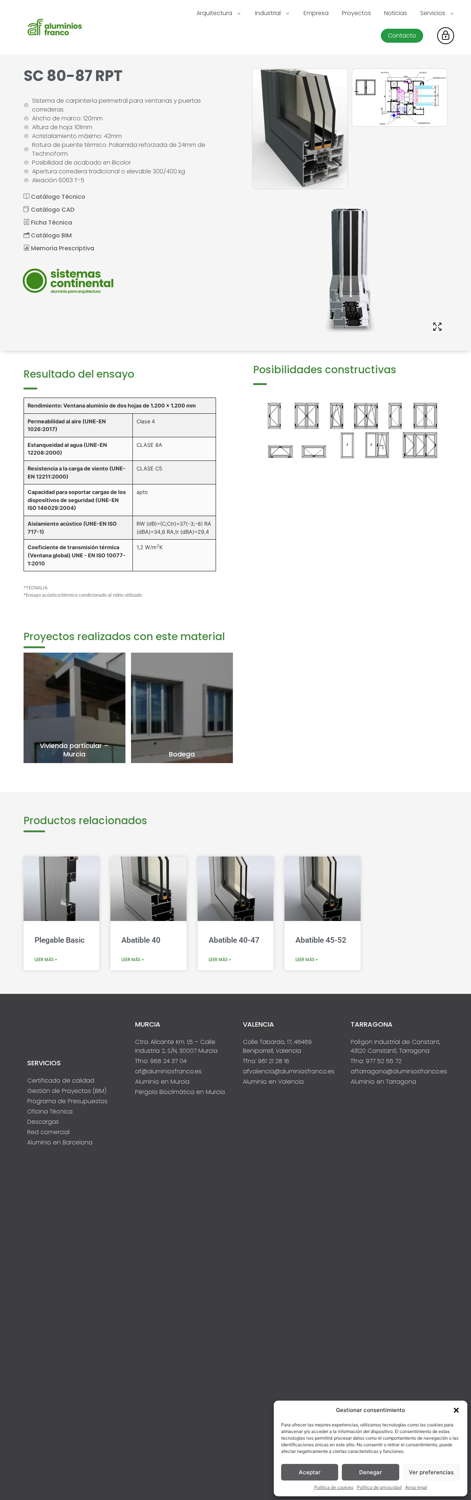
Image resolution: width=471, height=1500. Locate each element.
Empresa (316, 13)
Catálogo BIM (50, 235)
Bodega (182, 754)
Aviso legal (416, 1487)
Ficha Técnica (50, 222)
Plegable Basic (60, 940)
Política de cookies (333, 1487)
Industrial (268, 13)
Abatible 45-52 (320, 940)
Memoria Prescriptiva (61, 248)
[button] (456, 1410)
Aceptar (310, 1472)
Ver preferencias (431, 1472)
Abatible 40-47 (234, 940)
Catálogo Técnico (57, 197)
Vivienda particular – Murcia (74, 750)
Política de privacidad (379, 1487)
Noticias (395, 13)
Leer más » (46, 959)
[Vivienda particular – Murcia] (74, 708)
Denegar (370, 1472)
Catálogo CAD (51, 209)
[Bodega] (182, 708)
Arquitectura (214, 13)
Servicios (432, 13)
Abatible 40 (140, 940)
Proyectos (356, 13)
